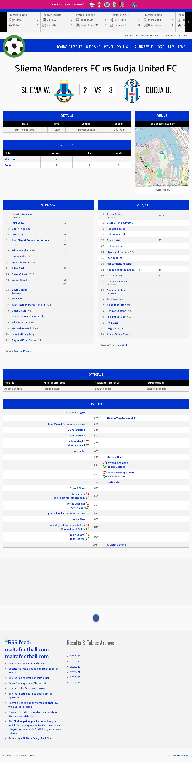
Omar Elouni (19, 310)
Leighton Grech (116, 328)
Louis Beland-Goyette (120, 223)
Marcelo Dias (114, 275)
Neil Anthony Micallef (119, 264)
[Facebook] (96, 618)
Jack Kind (17, 298)
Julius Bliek (18, 268)
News (181, 46)
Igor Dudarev (114, 258)
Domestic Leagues (69, 46)
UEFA (171, 46)
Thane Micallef (118, 345)
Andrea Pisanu (22, 351)
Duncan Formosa (117, 281)
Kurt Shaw (18, 223)
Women (109, 46)
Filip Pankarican (116, 317)
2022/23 (75, 667)
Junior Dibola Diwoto (119, 334)
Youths (122, 46)
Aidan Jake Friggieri (118, 305)
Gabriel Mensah (116, 234)
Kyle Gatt (112, 322)
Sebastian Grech (22, 328)
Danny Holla (19, 256)
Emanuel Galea (116, 290)
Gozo (160, 46)
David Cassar (19, 290)
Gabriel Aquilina (21, 228)
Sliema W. (10, 159)
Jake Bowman (115, 299)
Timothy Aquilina (22, 214)
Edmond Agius (20, 250)
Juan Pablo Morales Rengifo (28, 304)
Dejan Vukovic (20, 274)
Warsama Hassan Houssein (28, 316)
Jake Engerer (19, 322)
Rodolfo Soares (116, 228)
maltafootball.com (27, 656)
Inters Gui (17, 234)
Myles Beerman (21, 262)
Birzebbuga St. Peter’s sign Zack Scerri (31, 738)
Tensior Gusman (116, 311)
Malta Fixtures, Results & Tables (142, 35)
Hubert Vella (114, 246)
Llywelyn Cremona (118, 252)
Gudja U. (9, 165)
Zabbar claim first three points (26, 688)
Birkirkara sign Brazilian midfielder (28, 678)
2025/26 (75, 682)
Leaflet (156, 186)
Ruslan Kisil (113, 240)
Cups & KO (93, 46)
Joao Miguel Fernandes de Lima (30, 240)
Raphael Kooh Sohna (24, 340)
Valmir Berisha (20, 280)
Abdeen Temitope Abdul (121, 270)
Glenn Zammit (115, 214)
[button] (162, 153)
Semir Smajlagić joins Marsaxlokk (28, 683)
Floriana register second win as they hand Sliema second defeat (33, 714)
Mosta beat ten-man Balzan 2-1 (27, 663)
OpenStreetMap (173, 186)
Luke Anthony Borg (23, 334)
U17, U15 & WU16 (143, 46)
